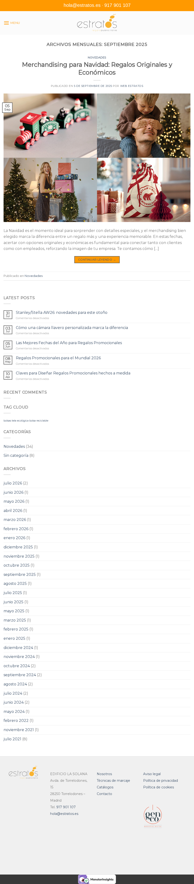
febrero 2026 (16, 529)
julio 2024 (13, 693)
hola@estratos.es (82, 5)
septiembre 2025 (20, 574)
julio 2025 (13, 593)
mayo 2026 (14, 501)
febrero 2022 (16, 720)
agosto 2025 (15, 583)
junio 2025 (13, 602)
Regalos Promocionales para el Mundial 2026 (58, 358)
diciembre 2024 (18, 647)
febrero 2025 (16, 629)
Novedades (97, 57)
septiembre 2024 (20, 675)
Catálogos (105, 787)
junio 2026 (13, 492)
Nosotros (104, 774)
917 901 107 (117, 5)
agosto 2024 (15, 684)
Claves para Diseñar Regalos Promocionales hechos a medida (73, 373)
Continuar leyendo (97, 259)
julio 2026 (13, 483)
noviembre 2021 (19, 730)
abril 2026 (13, 510)
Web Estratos (131, 86)
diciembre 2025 (18, 547)
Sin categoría (16, 455)
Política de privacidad (160, 780)
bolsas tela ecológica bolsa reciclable (26, 420)
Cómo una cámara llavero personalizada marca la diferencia (72, 327)
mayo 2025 (14, 611)
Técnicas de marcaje (113, 780)
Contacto (104, 794)
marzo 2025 (15, 620)
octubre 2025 (17, 565)
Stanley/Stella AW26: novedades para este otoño (61, 312)
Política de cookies (158, 787)
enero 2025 (14, 638)
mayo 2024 (14, 711)
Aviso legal (152, 774)
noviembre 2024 (19, 656)
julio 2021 (12, 739)
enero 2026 (14, 538)
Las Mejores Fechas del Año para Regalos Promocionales (69, 343)
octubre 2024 (17, 666)
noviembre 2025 (19, 556)
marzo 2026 (15, 519)
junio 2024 (14, 702)
